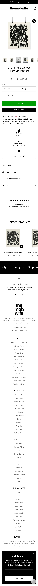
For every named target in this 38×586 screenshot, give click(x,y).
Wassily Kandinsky (19, 384)
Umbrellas (19, 426)
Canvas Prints (19, 447)
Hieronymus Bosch (19, 367)
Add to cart (19, 103)
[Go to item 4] (25, 60)
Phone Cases (19, 415)
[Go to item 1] (5, 60)
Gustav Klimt (19, 360)
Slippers (19, 422)
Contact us (19, 503)
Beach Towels (19, 402)
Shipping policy (19, 513)
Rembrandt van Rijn (19, 377)
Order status (19, 506)
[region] (19, 284)
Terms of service (19, 520)
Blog (19, 496)
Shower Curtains (19, 475)
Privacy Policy (19, 516)
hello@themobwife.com (20, 330)
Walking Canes (19, 433)
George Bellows (19, 356)
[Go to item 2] (12, 60)
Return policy (19, 509)
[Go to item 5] (32, 60)
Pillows (19, 464)
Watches (19, 429)
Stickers (19, 468)
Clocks (19, 450)
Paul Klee (19, 374)
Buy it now (19, 110)
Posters (19, 461)
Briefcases (19, 398)
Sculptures (19, 471)
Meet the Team (19, 527)
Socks (19, 419)
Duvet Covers (19, 454)
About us (19, 499)
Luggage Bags (19, 408)
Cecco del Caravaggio (19, 342)
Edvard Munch (19, 349)
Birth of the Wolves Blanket (13, 252)
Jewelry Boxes (19, 405)
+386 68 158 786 (20, 328)
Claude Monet (19, 346)
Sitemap (19, 530)
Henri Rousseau (19, 363)
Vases (19, 478)
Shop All (8, 15)
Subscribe (19, 578)
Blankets (19, 443)
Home (3, 15)
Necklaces (19, 412)
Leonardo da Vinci (19, 370)
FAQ (19, 492)
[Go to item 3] (19, 60)
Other (19, 481)
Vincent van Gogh (19, 380)
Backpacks (19, 395)
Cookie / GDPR (19, 523)
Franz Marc (19, 353)
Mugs (19, 457)
